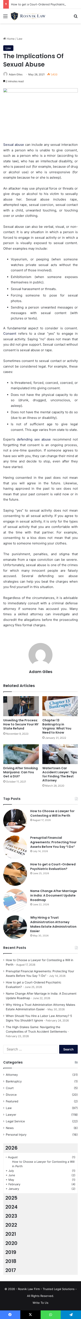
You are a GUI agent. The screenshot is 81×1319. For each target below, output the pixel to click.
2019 (10, 1252)
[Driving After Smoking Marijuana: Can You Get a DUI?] (21, 754)
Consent (10, 333)
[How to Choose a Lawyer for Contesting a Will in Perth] (15, 821)
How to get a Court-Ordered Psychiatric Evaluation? (53, 866)
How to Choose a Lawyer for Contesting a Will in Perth (52, 813)
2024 (11, 1207)
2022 (11, 1225)
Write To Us (40, 1302)
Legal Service (15, 1121)
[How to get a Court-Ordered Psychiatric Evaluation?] (15, 874)
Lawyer (11, 1114)
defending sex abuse (34, 439)
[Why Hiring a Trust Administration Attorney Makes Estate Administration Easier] (15, 927)
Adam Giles (15, 74)
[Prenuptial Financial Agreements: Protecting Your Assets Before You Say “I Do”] (15, 847)
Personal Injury (16, 1134)
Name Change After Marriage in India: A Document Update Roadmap (53, 895)
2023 (11, 1216)
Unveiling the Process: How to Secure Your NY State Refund (20, 724)
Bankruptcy (14, 1081)
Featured (12, 1101)
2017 (10, 1270)
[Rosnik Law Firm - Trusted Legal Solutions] (28, 16)
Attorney (12, 1074)
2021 (10, 1234)
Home (10, 38)
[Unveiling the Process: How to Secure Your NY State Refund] (21, 706)
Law (19, 38)
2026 (11, 1147)
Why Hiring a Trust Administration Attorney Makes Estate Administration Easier (53, 924)
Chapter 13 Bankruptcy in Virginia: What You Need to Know (56, 726)
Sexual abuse (13, 145)
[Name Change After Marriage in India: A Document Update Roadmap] (15, 900)
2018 (10, 1261)
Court (10, 1088)
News (10, 1128)
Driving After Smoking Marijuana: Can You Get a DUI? (20, 772)
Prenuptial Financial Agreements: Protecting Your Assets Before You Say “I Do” (53, 842)
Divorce (11, 1094)
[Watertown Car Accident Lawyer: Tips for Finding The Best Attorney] (60, 754)
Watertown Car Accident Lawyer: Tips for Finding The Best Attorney (59, 774)
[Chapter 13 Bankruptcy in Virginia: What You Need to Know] (60, 706)
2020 (11, 1243)
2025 (11, 1197)
